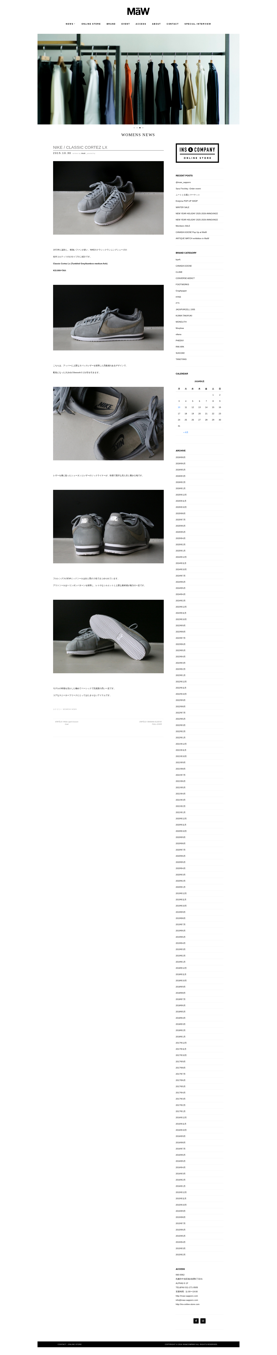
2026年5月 (181, 470)
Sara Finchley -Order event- (188, 188)
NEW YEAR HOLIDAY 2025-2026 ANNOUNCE (197, 213)
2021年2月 (181, 806)
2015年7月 (181, 1223)
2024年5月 (181, 588)
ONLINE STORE (91, 24)
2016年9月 (181, 1136)
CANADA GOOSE (184, 266)
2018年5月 (181, 1011)
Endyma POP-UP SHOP (187, 201)
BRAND (111, 24)
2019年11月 (181, 899)
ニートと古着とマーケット (188, 195)
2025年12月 (181, 495)
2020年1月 (181, 887)
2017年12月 (181, 1043)
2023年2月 (181, 669)
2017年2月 (181, 1105)
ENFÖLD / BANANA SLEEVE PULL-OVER (150, 723)
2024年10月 (181, 569)
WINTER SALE (182, 207)
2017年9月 (181, 1061)
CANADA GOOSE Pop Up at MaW (191, 232)
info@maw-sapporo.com (187, 1300)
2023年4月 (181, 656)
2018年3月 (181, 1024)
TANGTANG (181, 359)
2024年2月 (181, 600)
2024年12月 (181, 557)
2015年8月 (181, 1217)
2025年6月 (181, 526)
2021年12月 (181, 744)
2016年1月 (181, 1186)
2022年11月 (181, 688)
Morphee (180, 328)
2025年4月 (181, 538)
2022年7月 (181, 713)
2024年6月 (181, 582)
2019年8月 (181, 918)
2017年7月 (181, 1074)
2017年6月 (181, 1080)
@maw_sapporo (183, 182)
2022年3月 (181, 725)
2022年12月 (181, 681)
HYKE (178, 297)
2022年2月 (181, 731)
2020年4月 (181, 868)
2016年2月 (181, 1180)
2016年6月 (181, 1155)
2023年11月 (181, 613)
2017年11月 (181, 1049)
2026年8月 (181, 457)
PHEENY (180, 340)
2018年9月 (181, 987)
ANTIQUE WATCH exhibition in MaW (192, 238)
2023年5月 (181, 650)
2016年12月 (181, 1117)
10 (179, 407)
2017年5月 (181, 1086)
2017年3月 (181, 1099)
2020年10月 (181, 831)
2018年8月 (181, 993)
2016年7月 (181, 1149)
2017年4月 (181, 1092)
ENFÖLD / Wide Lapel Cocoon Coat (66, 723)
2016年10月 (181, 1130)
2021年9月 (181, 762)
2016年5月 (181, 1161)
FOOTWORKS (182, 284)
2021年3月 (181, 800)
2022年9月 (181, 700)
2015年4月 (181, 1242)
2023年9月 (181, 625)
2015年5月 (181, 1236)
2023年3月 (181, 663)
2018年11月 (181, 974)
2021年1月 (181, 812)
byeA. (178, 259)
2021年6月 (181, 781)
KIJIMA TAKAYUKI (184, 315)
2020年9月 (181, 837)
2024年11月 (181, 563)
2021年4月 (181, 794)
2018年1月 (181, 1036)
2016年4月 (181, 1167)
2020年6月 (181, 856)
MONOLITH (181, 322)
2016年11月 (181, 1124)
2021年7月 (181, 775)
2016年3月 (181, 1173)
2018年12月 (181, 968)
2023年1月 (181, 675)
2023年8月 (181, 632)
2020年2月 (181, 881)
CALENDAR (182, 373)
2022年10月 (181, 694)
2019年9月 (181, 912)
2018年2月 (181, 1030)
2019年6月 (181, 930)
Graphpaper (181, 291)
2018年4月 (181, 1018)
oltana (178, 334)
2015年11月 (181, 1198)
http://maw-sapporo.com (187, 1296)
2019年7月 (181, 924)
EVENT (125, 24)
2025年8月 (181, 513)
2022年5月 (181, 719)
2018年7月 (181, 999)
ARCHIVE (181, 450)
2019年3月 (181, 949)
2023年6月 (181, 644)
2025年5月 (181, 532)
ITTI (177, 303)
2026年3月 (181, 476)
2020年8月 (181, 843)
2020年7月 (181, 850)
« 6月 (185, 432)
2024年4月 (181, 594)
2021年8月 (181, 769)
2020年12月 (181, 818)
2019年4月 (181, 943)
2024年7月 (181, 576)
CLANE (179, 272)
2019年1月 (181, 962)
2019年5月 (181, 937)
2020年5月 (181, 862)
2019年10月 (181, 906)
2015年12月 (181, 1192)
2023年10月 (181, 619)
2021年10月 (181, 756)
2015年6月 (181, 1230)
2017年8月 (181, 1068)
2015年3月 (181, 1248)
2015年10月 (181, 1205)
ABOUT (156, 24)
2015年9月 (181, 1211)
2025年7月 (181, 519)
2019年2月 (181, 955)
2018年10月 (181, 980)
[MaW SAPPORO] (138, 14)
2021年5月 (181, 787)
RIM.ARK (180, 347)
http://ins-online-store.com (188, 1304)
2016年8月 (181, 1142)
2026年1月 (181, 488)
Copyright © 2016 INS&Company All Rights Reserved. (191, 1344)
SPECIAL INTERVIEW (198, 24)
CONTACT (173, 24)
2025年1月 (181, 551)
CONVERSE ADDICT (185, 278)
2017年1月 (181, 1111)
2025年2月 (181, 544)
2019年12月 (181, 893)
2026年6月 (181, 463)
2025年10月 (181, 507)
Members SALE (183, 226)
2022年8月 (181, 706)
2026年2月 (181, 482)
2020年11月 (181, 825)
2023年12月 (181, 607)
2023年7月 (181, 638)
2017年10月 (181, 1055)
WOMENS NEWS (70, 709)
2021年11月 (181, 750)
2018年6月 (181, 1005)
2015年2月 (181, 1254)
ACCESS (141, 24)
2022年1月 (181, 737)
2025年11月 (181, 501)
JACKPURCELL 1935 (185, 309)
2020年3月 (181, 875)
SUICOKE (180, 353)
